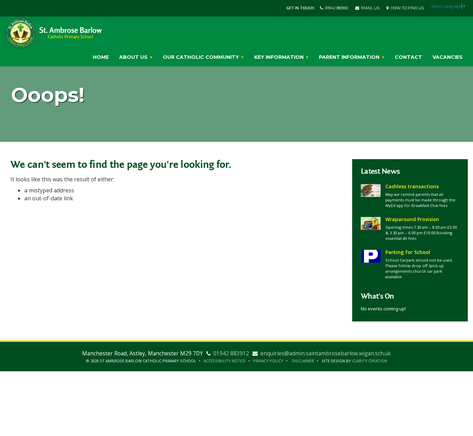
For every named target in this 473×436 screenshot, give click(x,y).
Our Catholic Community (201, 57)
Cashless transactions (412, 186)
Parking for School (407, 252)
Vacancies (447, 57)
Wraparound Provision (412, 219)
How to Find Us (406, 8)
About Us (134, 57)
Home (101, 57)
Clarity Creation (369, 360)
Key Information (279, 57)
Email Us (369, 8)
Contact (408, 57)
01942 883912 (335, 8)
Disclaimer (303, 360)
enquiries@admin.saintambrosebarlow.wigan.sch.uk (325, 353)
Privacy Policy (268, 360)
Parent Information (350, 57)
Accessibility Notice (225, 360)
